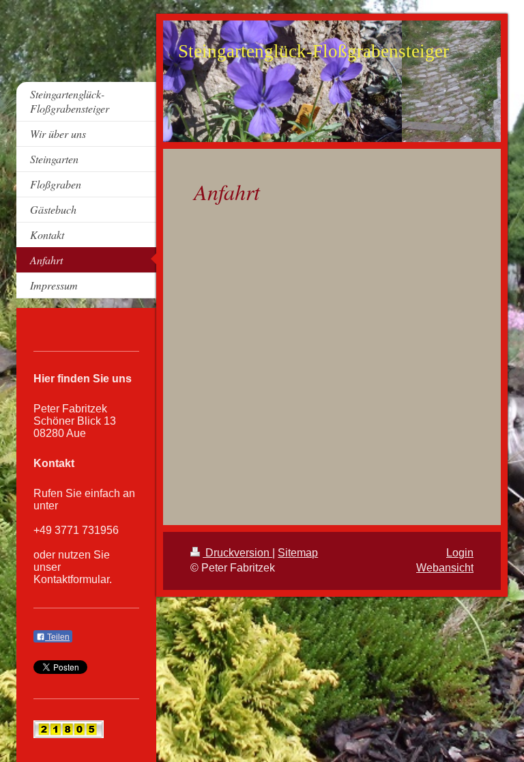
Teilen (57, 637)
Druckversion (237, 553)
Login (460, 553)
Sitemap (298, 553)
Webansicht (445, 568)
